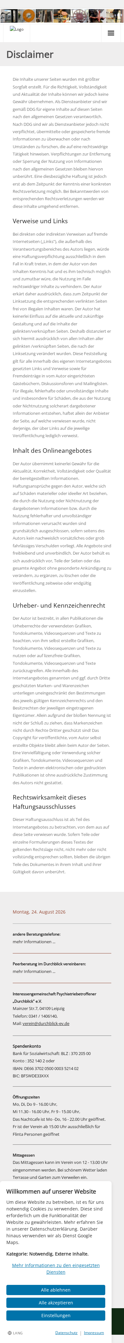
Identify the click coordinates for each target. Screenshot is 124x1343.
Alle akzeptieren (56, 1303)
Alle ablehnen (56, 1290)
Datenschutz (66, 1332)
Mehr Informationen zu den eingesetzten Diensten (56, 1268)
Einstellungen (56, 1315)
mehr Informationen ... (34, 942)
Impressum (94, 1332)
